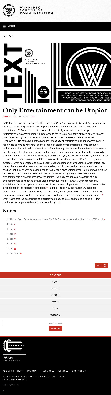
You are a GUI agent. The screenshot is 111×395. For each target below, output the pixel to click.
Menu (11, 26)
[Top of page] (3, 390)
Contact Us (79, 371)
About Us (8, 371)
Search (55, 328)
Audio (55, 288)
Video (55, 301)
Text (34, 116)
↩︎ (105, 219)
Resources (47, 371)
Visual (55, 295)
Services (63, 371)
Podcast (55, 315)
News (55, 281)
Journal (32, 371)
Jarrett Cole (9, 116)
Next (100, 265)
